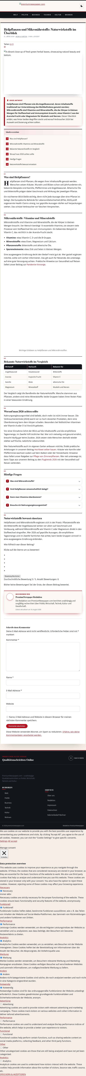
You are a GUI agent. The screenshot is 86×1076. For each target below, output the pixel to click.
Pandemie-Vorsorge (36, 264)
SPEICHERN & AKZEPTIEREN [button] (13, 1074)
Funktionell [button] (5, 904)
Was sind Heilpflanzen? (17, 139)
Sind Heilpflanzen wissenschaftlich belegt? (29, 489)
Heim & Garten (21, 36)
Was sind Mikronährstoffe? (22, 481)
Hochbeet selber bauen (45, 449)
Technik (47, 15)
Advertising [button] (5, 1000)
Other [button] (2, 1044)
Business (36, 15)
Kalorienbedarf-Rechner (56, 815)
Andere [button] (3, 970)
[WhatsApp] (43, 47)
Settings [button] (4, 841)
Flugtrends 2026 (49, 459)
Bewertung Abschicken (12, 576)
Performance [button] (6, 920)
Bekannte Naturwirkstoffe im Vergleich (23, 149)
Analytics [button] (4, 937)
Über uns (51, 795)
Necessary (8, 890)
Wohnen (69, 15)
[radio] (44, 555)
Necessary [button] (5, 887)
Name (10, 677)
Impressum (51, 805)
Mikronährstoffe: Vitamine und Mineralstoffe (25, 144)
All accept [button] (12, 841)
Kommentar (12, 639)
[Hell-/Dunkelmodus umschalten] (82, 6)
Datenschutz (52, 810)
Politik (25, 15)
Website (10, 703)
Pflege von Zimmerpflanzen (46, 456)
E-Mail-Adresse (14, 690)
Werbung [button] (4, 954)
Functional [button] (5, 1031)
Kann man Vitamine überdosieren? (25, 497)
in (11, 44)
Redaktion (51, 800)
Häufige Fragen (14, 159)
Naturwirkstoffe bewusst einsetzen (21, 164)
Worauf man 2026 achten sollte (20, 154)
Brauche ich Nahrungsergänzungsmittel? (28, 505)
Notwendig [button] (5, 984)
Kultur (58, 15)
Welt (15, 15)
